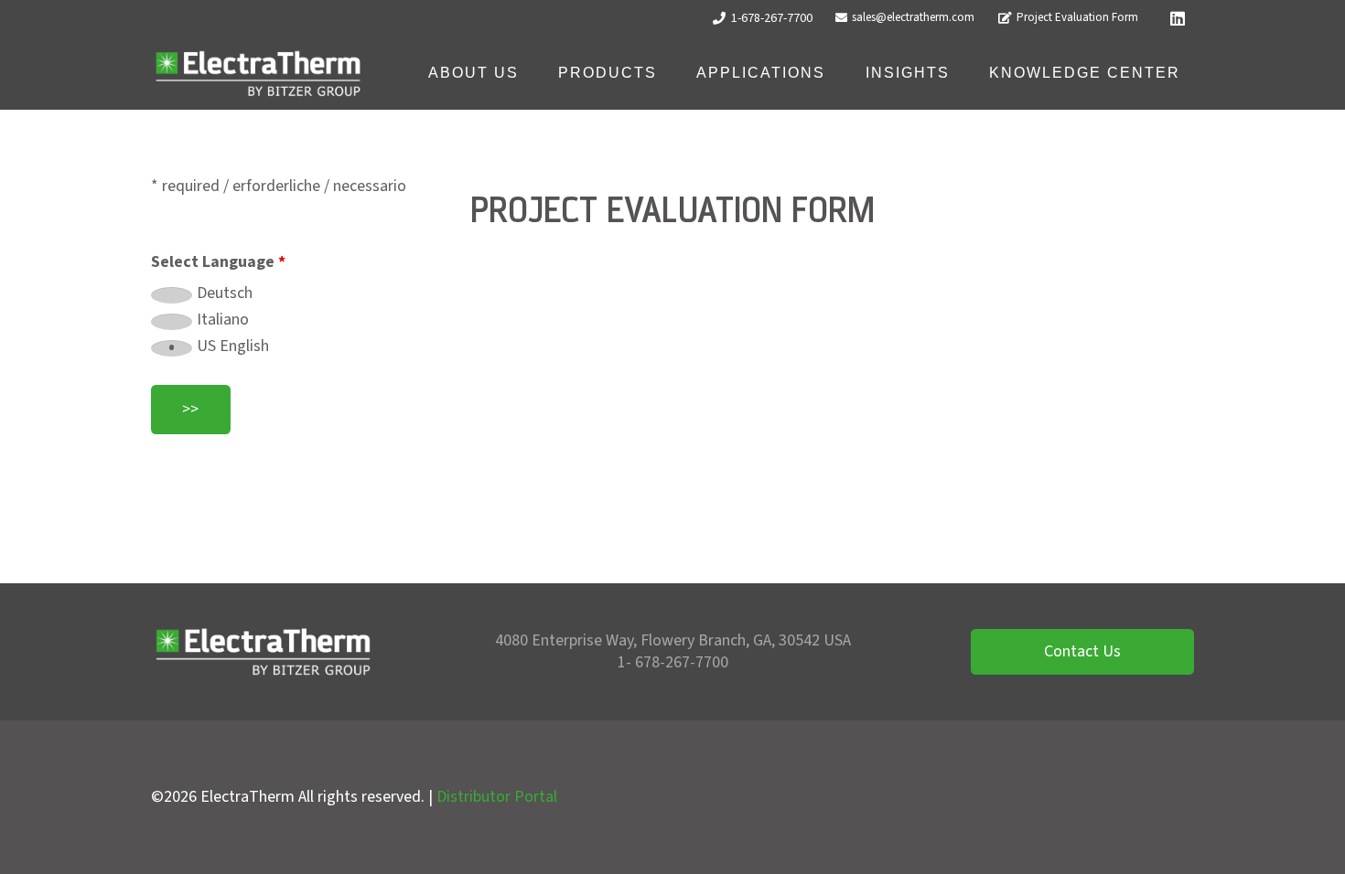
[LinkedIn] (1177, 18)
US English (233, 346)
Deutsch (225, 293)
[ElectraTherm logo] (258, 73)
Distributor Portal (496, 796)
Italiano (223, 320)
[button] (532, 72)
